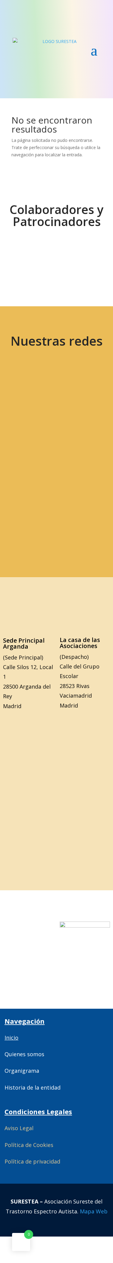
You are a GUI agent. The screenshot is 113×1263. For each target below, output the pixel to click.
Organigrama (22, 1070)
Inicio (11, 1037)
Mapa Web (94, 1211)
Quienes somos (24, 1054)
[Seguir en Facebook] (76, 390)
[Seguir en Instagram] (34, 428)
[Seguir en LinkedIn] (76, 428)
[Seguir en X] (34, 390)
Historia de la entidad (33, 1087)
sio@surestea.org (56, 516)
